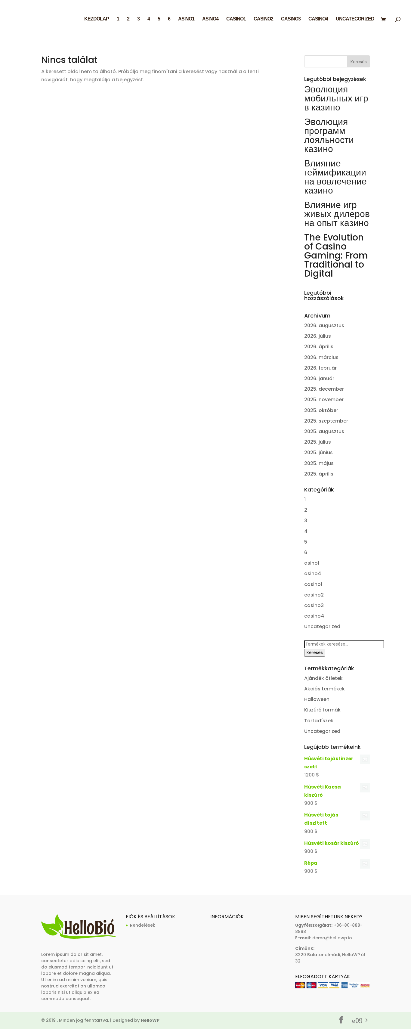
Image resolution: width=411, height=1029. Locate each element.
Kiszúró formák (322, 709)
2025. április (318, 473)
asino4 (210, 19)
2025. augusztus (324, 431)
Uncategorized (355, 19)
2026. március (321, 357)
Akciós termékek (324, 688)
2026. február (320, 367)
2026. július (317, 336)
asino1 (186, 19)
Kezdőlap (96, 19)
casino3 (291, 19)
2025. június (318, 452)
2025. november (324, 399)
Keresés (315, 653)
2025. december (324, 389)
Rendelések (142, 925)
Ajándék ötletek (323, 678)
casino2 (263, 19)
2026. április (318, 346)
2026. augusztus (324, 325)
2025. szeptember (326, 420)
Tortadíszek (318, 720)
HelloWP (150, 1020)
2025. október (321, 410)
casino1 (236, 19)
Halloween (316, 699)
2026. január (319, 378)
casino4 (318, 19)
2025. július (317, 442)
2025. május (319, 463)
